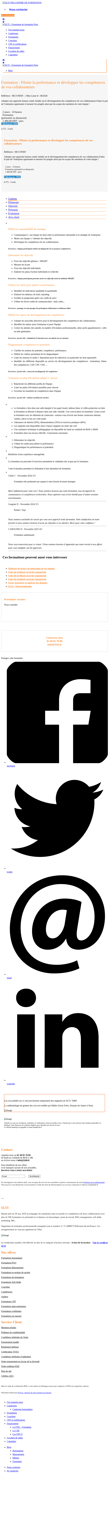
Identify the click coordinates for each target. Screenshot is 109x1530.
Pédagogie (13, 202)
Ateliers (4, 1296)
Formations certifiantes (11, 1311)
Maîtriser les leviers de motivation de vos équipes (31, 568)
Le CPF (16, 1430)
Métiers (15, 1458)
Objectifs (13, 205)
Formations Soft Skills (11, 1282)
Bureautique (17, 1451)
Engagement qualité (10, 1342)
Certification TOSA (10, 1352)
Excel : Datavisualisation (20, 586)
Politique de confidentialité (94, 1182)
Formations (13, 37)
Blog (10, 70)
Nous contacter (18, 9)
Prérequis (13, 209)
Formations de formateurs (12, 1277)
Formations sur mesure (11, 1316)
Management (18, 1454)
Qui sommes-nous (16, 30)
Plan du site (6, 1371)
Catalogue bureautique (22, 1409)
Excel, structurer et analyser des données (27, 583)
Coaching (12, 40)
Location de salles (16, 51)
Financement (14, 47)
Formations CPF (8, 1301)
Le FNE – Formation (21, 1427)
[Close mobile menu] (3, 22)
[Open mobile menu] (4, 19)
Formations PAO (8, 1263)
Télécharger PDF (9, 123)
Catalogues (13, 33)
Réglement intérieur (10, 1347)
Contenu (12, 198)
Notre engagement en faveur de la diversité (20, 1361)
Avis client (13, 217)
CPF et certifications (17, 44)
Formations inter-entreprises (13, 1306)
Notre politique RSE (10, 1366)
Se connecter (7, 15)
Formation (17, 1461)
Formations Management (12, 1267)
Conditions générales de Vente (14, 1337)
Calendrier (13, 55)
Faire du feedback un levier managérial (27, 572)
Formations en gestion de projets (15, 1272)
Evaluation (13, 213)
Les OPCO (17, 1434)
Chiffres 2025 (7, 1376)
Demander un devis (13, 615)
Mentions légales (8, 1327)
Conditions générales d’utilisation (16, 1356)
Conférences (6, 1292)
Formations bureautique (11, 1258)
